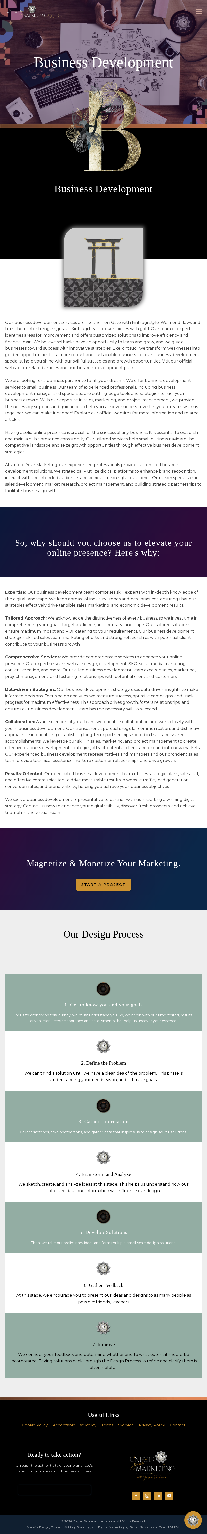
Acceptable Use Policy (74, 1425)
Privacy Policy (152, 1425)
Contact (177, 1425)
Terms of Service (117, 1425)
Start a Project (103, 884)
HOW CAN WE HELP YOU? (54, 1489)
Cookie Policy (35, 1425)
